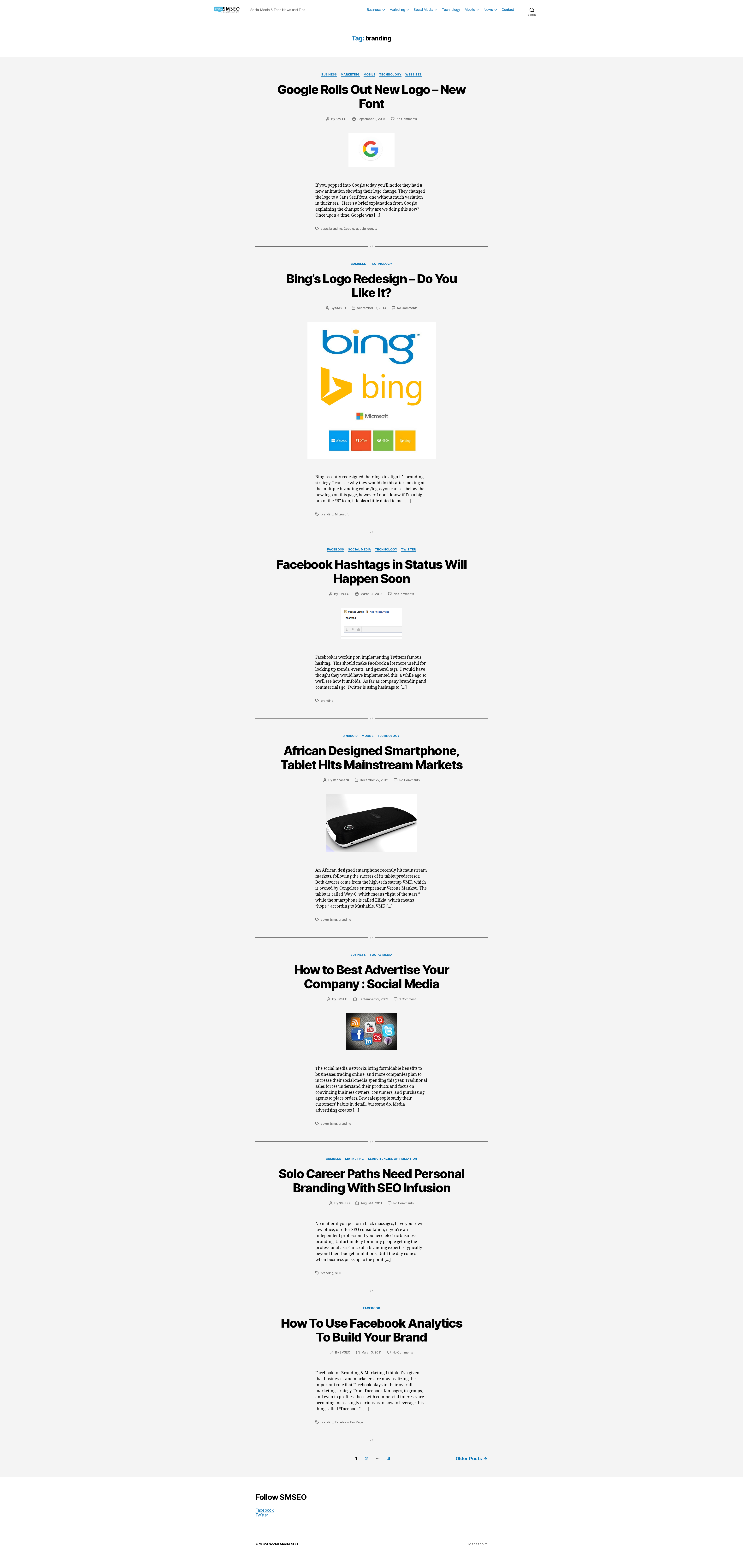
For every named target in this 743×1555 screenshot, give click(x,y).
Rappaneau (341, 780)
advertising (329, 920)
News (488, 10)
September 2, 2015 (371, 119)
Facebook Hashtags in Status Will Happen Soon (371, 571)
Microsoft (342, 514)
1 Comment (407, 999)
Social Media (423, 10)
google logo (364, 229)
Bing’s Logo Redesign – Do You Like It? (371, 285)
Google (349, 229)
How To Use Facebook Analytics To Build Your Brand (371, 1330)
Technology (451, 10)
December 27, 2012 (374, 780)
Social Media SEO (283, 1544)
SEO (338, 1273)
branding (335, 229)
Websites (413, 74)
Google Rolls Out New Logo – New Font (371, 96)
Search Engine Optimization (392, 1159)
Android (350, 736)
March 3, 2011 (371, 1352)
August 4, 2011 (371, 1203)
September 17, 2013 (371, 308)
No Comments (406, 119)
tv (376, 229)
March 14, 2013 (371, 594)
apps (324, 229)
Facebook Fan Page (349, 1422)
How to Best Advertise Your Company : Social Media (371, 976)
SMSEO (341, 119)
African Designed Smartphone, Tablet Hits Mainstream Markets (371, 757)
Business (374, 10)
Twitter (408, 549)
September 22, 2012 (373, 999)
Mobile (470, 10)
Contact (508, 10)
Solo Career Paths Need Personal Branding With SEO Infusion (372, 1180)
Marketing (397, 10)
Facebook (335, 549)
